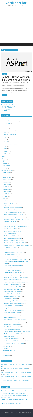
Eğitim (2, 126)
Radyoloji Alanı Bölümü (10, 317)
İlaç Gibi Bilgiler (7, 353)
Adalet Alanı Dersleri (9, 210)
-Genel (5, 205)
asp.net (3, 84)
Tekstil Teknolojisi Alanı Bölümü (12, 329)
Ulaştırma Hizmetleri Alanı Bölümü (13, 338)
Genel (2, 156)
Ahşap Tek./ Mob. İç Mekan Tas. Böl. (13, 212)
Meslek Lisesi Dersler (8, 203)
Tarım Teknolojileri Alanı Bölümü (12, 326)
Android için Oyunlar (8, 348)
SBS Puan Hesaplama (6, 107)
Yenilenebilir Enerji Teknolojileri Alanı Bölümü (16, 341)
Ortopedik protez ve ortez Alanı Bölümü (14, 308)
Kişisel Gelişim (6, 123)
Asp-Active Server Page (10, 134)
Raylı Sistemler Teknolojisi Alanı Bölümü (14, 319)
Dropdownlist (18, 84)
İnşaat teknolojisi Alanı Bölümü (12, 275)
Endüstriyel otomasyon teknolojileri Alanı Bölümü (16, 245)
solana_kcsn (6, 374)
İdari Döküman (6, 201)
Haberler (3, 159)
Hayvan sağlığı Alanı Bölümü (11, 270)
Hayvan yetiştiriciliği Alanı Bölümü (13, 272)
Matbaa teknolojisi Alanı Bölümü (12, 291)
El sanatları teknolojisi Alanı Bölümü (13, 240)
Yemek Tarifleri (6, 355)
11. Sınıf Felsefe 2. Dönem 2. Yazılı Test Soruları (13, 393)
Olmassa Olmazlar (5, 346)
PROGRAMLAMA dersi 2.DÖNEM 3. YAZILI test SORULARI (15, 364)
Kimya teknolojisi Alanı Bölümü (12, 279)
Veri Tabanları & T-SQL (10, 144)
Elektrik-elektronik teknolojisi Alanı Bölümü (15, 243)
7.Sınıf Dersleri (6, 189)
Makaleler (5, 128)
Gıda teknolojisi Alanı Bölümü (11, 254)
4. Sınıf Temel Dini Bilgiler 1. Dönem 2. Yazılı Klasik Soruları (16, 372)
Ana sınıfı (5, 196)
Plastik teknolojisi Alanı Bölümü (12, 312)
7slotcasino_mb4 (7, 382)
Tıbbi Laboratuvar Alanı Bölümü (12, 334)
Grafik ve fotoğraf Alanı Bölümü (12, 257)
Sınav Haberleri (6, 165)
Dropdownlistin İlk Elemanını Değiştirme (15, 85)
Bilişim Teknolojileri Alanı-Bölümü (12, 224)
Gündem (5, 163)
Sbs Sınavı (6, 151)
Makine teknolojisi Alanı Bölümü (12, 289)
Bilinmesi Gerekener (6, 119)
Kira (2, 366)
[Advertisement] (16, 25)
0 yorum (24, 82)
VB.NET (6, 141)
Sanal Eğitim (4, 110)
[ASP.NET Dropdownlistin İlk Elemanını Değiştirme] (16, 53)
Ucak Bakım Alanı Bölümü (10, 336)
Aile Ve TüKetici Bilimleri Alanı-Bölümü (14, 214)
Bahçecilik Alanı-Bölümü (10, 221)
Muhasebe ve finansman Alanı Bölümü (14, 303)
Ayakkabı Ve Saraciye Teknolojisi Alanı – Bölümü (16, 219)
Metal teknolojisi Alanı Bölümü (12, 294)
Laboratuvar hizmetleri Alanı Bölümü (13, 286)
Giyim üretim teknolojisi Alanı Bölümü (13, 252)
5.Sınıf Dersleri (6, 184)
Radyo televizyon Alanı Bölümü (12, 315)
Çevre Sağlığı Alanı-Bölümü (11, 228)
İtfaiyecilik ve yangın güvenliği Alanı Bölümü (15, 277)
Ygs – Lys (6, 153)
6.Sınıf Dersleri (6, 186)
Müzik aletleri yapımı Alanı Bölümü (13, 305)
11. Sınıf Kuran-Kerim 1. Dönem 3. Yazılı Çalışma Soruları (15, 380)
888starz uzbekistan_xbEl (9, 378)
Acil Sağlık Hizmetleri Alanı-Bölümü (13, 207)
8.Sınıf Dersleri (6, 191)
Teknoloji (5, 168)
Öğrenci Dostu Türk (16, 82)
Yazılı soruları (16, 2)
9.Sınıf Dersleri (6, 194)
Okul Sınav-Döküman (6, 170)
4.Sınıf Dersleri (6, 182)
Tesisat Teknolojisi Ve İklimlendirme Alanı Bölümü (17, 331)
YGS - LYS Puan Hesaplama (8, 106)
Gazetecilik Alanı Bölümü (10, 247)
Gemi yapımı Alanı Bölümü (11, 250)
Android (6, 132)
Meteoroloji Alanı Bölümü (10, 298)
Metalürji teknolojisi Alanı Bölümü (12, 296)
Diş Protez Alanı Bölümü (10, 235)
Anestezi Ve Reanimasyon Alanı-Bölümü (14, 217)
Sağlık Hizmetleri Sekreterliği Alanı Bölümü (15, 322)
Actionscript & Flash (9, 130)
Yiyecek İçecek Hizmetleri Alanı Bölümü (14, 343)
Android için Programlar (9, 350)
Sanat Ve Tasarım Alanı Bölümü (12, 324)
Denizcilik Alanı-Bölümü (10, 233)
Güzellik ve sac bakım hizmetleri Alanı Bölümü (16, 259)
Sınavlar (5, 146)
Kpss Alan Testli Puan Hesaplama (9, 104)
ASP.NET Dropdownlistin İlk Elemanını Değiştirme (16, 78)
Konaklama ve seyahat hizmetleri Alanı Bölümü (16, 282)
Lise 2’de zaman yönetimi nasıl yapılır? (11, 403)
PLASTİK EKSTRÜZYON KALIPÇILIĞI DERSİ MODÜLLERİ (14, 368)
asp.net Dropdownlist (10, 84)
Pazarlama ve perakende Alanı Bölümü (14, 310)
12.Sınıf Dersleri (7, 179)
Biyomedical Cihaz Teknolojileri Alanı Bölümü (15, 226)
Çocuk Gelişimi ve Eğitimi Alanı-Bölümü (14, 231)
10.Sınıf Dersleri (7, 175)
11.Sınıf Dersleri (7, 177)
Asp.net (4, 74)
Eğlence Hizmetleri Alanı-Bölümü (12, 238)
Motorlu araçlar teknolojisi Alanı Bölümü (14, 301)
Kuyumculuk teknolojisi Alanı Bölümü (13, 284)
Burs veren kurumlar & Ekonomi (11, 121)
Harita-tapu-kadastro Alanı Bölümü (13, 265)
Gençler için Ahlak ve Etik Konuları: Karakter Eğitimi (14, 391)
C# (4, 139)
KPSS (5, 148)
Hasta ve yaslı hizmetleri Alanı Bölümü (14, 268)
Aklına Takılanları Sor (6, 109)
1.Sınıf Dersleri (6, 172)
